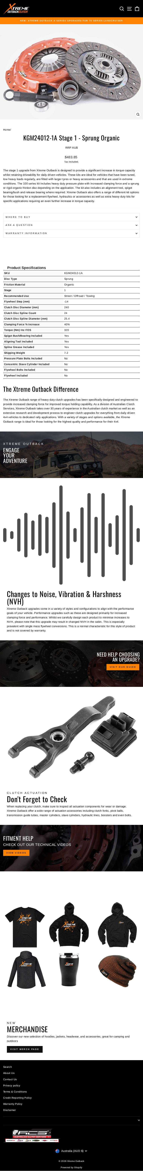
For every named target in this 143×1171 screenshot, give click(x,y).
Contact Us (10, 1079)
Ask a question (19, 225)
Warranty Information (26, 233)
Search (7, 1067)
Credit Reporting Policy (17, 1097)
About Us (9, 1073)
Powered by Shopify (71, 1167)
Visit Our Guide (123, 667)
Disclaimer (9, 1110)
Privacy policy (11, 1085)
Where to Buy (18, 217)
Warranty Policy (13, 1104)
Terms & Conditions (15, 1091)
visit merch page (24, 1049)
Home (6, 129)
